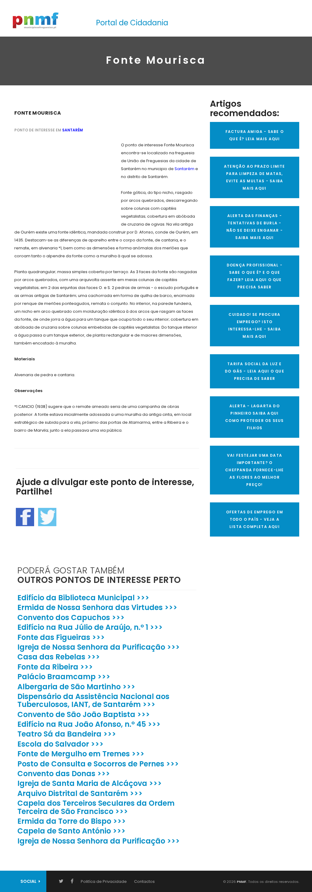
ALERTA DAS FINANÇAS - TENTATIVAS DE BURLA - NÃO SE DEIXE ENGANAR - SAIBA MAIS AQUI (254, 226)
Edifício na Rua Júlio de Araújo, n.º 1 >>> (90, 627)
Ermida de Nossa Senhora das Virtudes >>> (97, 607)
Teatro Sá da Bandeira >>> (66, 734)
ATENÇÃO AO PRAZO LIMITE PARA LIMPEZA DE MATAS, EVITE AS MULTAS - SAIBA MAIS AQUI (254, 177)
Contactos (144, 881)
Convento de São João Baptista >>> (83, 714)
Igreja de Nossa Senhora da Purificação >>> (98, 647)
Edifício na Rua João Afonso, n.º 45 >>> (89, 724)
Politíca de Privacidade (104, 881)
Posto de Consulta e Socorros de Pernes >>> (98, 764)
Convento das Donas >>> (63, 774)
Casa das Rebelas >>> (58, 657)
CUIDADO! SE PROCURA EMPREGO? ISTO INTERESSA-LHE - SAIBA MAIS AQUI (254, 325)
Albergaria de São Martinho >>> (76, 687)
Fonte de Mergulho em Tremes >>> (80, 754)
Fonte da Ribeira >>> (55, 667)
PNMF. (241, 881)
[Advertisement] (60, 179)
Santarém (72, 130)
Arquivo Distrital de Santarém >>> (80, 793)
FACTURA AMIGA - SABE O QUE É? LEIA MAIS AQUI (254, 135)
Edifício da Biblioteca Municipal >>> (83, 598)
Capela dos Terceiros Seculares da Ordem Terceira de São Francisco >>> (96, 807)
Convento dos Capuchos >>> (71, 617)
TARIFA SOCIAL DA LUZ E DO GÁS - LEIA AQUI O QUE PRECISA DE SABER (254, 371)
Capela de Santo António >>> (71, 831)
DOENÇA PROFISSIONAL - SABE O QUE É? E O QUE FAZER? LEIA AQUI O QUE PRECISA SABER (254, 276)
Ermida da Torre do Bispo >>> (71, 821)
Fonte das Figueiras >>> (61, 637)
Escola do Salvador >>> (60, 744)
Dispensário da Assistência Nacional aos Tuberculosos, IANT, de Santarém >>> (93, 700)
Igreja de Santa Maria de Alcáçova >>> (89, 783)
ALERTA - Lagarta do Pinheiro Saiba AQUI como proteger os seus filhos (254, 416)
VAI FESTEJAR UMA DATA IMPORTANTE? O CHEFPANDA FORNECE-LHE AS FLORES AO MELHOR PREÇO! (254, 470)
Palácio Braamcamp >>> (63, 677)
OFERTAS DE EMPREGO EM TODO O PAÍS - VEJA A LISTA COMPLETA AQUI (254, 519)
